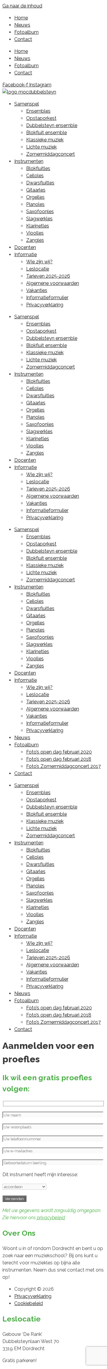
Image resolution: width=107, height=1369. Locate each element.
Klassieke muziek (45, 140)
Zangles (35, 240)
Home (21, 18)
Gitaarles (35, 190)
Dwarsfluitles (40, 183)
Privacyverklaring (44, 305)
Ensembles (38, 111)
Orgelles (35, 197)
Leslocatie (37, 269)
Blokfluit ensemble (46, 132)
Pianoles (35, 204)
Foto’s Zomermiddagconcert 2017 (63, 766)
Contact (23, 39)
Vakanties (36, 290)
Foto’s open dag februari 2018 (58, 759)
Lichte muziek (41, 147)
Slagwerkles (39, 218)
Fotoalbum (26, 32)
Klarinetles (37, 226)
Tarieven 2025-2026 (48, 276)
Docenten (25, 247)
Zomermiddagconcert (50, 154)
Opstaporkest (41, 118)
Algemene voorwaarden (52, 283)
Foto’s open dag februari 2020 (59, 752)
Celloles (35, 175)
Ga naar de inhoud (22, 6)
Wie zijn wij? (39, 262)
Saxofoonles (40, 211)
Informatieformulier (47, 297)
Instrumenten (28, 161)
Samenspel (26, 104)
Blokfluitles (38, 168)
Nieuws (22, 25)
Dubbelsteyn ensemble (51, 125)
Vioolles (35, 233)
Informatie (25, 254)
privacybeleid (51, 1217)
